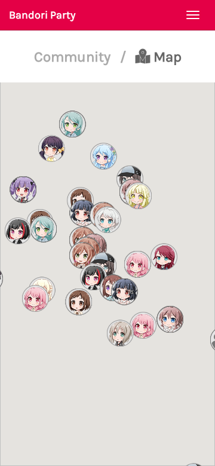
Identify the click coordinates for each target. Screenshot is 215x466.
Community (74, 56)
